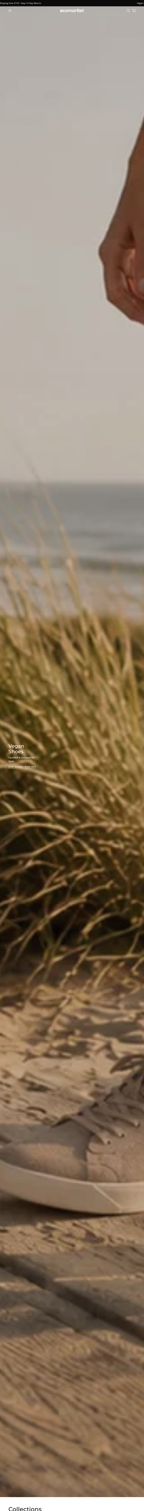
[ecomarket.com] (72, 10)
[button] (128, 10)
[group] (72, 3)
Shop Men (30, 767)
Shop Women (15, 767)
